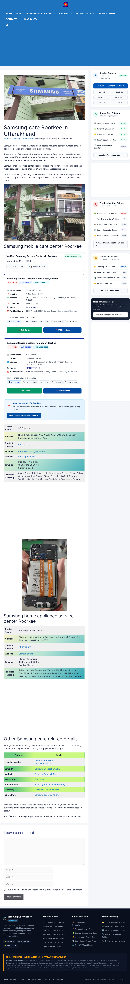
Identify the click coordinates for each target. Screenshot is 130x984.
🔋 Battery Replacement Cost (84, 933)
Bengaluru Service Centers (54, 934)
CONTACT (11, 19)
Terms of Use (25, 979)
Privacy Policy (37, 979)
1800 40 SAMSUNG (44, 763)
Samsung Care (26, 653)
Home (7, 138)
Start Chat (40, 779)
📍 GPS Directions (62, 330)
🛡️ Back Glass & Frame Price (84, 941)
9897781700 (24, 444)
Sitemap (59, 979)
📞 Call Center (24, 330)
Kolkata (119, 103)
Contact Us (49, 979)
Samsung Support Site (45, 774)
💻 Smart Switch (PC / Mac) (113, 926)
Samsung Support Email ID (47, 769)
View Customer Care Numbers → (110, 315)
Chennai (102, 103)
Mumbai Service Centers (53, 926)
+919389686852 (33, 307)
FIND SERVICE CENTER (39, 13)
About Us (13, 979)
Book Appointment (27, 456)
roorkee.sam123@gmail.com (31, 451)
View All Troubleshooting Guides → (110, 244)
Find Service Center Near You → (110, 86)
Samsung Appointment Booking (50, 784)
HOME (9, 13)
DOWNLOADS (83, 13)
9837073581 (25, 647)
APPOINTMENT (106, 13)
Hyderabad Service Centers (54, 938)
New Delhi (119, 92)
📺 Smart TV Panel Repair (82, 945)
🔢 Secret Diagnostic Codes (113, 930)
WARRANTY (30, 19)
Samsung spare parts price (48, 795)
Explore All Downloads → (110, 291)
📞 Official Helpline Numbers (113, 941)
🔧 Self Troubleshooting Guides (111, 935)
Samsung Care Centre (22, 138)
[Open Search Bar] (7, 25)
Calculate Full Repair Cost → (110, 155)
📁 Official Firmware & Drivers (114, 922)
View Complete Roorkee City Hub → (23, 415)
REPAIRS (64, 13)
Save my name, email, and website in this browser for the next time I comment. (44, 889)
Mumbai (102, 92)
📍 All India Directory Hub (53, 922)
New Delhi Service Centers (54, 930)
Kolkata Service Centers (52, 946)
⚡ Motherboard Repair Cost (83, 937)
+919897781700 (33, 368)
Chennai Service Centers (53, 942)
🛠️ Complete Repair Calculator (80, 923)
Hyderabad (119, 97)
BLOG (19, 13)
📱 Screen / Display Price (82, 929)
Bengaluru (101, 97)
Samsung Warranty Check (47, 789)
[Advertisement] (65, 48)
